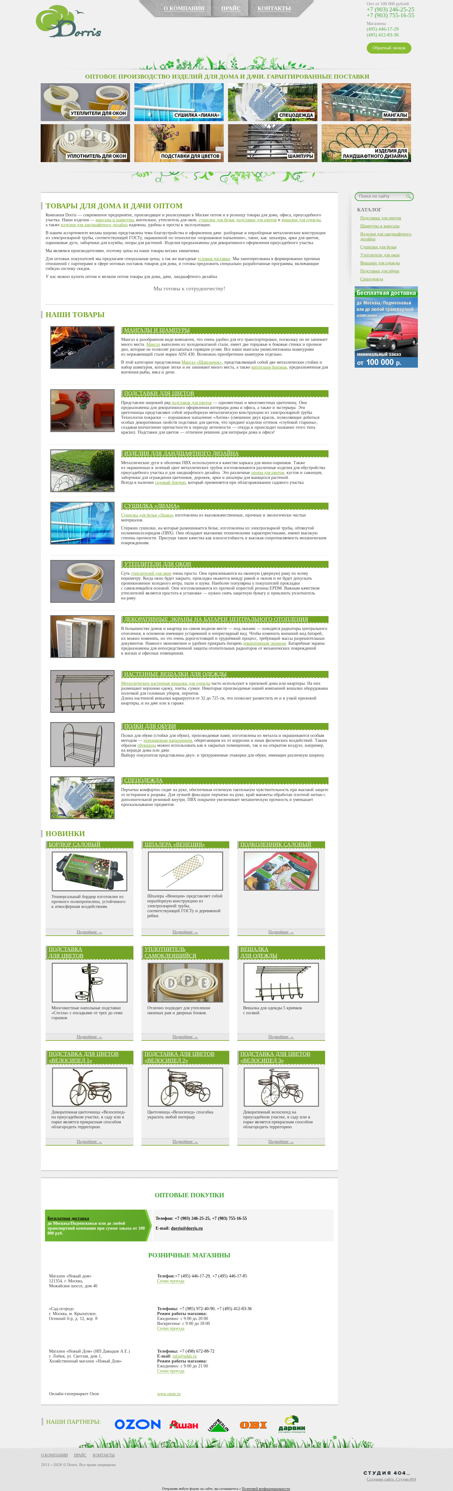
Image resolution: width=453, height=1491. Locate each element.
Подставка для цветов (66, 952)
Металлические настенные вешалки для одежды (165, 683)
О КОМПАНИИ (184, 8)
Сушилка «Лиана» (152, 506)
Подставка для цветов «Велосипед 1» (84, 1057)
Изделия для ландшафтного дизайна (181, 453)
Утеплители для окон (157, 564)
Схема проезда (170, 1281)
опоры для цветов (267, 472)
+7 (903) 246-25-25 (390, 9)
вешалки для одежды (301, 220)
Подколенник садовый (275, 844)
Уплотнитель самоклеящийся (170, 952)
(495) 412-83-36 (383, 34)
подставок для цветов (192, 402)
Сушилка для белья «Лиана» (147, 515)
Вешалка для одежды (258, 952)
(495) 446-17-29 (383, 29)
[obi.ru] (252, 1432)
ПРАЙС (231, 8)
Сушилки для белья (378, 247)
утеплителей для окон (151, 573)
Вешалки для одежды (380, 263)
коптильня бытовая (269, 367)
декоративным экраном (264, 643)
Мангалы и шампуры (157, 330)
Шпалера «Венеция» (175, 844)
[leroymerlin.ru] (217, 1432)
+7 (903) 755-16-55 (390, 15)
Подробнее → (89, 932)
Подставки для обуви (379, 271)
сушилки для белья (216, 220)
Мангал (153, 344)
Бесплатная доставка (68, 1218)
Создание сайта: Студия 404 (391, 1479)
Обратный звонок (389, 48)
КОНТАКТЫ (274, 8)
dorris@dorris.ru (187, 1228)
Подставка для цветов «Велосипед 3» (275, 1057)
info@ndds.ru (185, 1356)
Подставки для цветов (159, 393)
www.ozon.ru (169, 1393)
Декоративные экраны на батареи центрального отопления (216, 619)
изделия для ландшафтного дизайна (94, 225)
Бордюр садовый (74, 844)
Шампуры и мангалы (379, 226)
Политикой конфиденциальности (266, 1488)
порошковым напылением (168, 740)
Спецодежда (143, 780)
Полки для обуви (150, 726)
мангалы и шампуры (115, 220)
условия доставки (214, 258)
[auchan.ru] (182, 1432)
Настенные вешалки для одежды (175, 674)
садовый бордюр (170, 482)
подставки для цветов (256, 220)
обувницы (146, 745)
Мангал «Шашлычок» (202, 362)
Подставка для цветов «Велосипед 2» (179, 1057)
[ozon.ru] (136, 1432)
